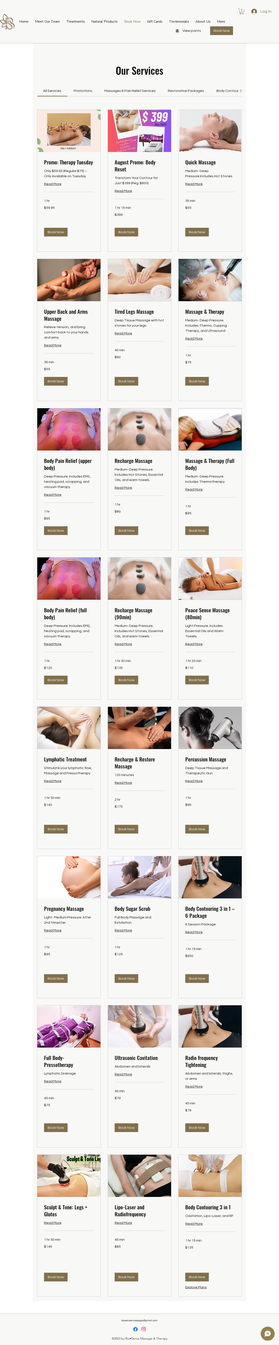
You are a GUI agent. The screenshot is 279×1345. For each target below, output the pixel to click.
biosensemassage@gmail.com (139, 1320)
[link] (52, 91)
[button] (155, 21)
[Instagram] (143, 1329)
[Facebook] (135, 1329)
